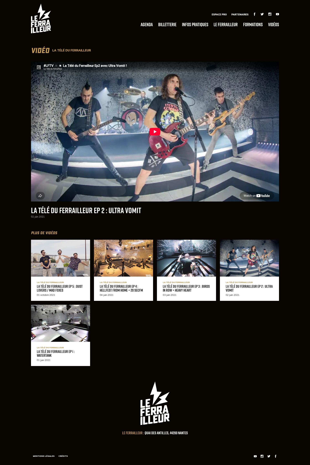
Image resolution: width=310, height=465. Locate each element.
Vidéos (273, 24)
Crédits (63, 456)
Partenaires (239, 14)
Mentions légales (44, 456)
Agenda (147, 24)
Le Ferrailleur (226, 24)
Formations (253, 24)
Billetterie (167, 24)
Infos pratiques (195, 24)
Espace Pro (219, 14)
